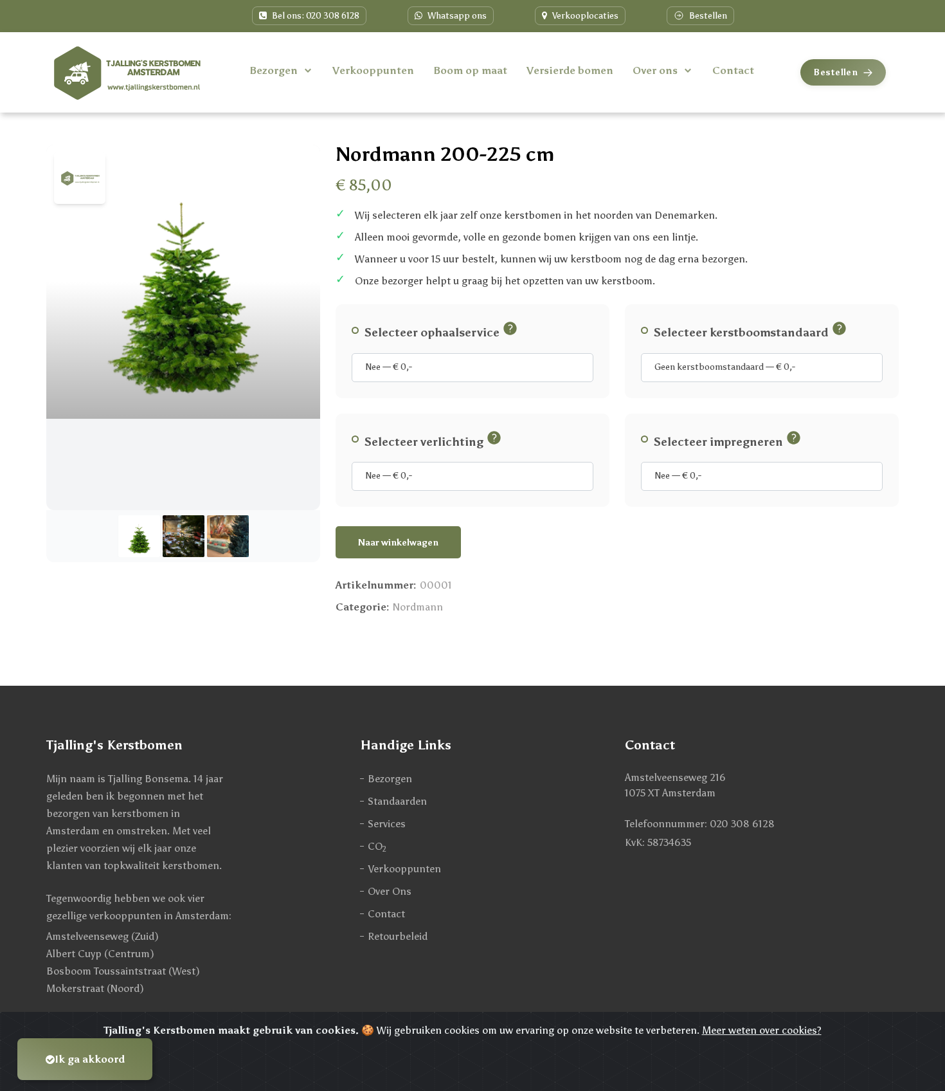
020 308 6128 (742, 824)
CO (377, 847)
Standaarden (397, 801)
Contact (733, 70)
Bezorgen (273, 70)
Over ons (655, 70)
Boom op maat (470, 70)
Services (387, 824)
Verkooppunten (373, 70)
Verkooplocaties (584, 15)
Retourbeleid (398, 936)
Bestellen (707, 15)
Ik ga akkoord (90, 1059)
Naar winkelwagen (398, 542)
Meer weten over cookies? (762, 1030)
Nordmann (418, 607)
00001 (436, 585)
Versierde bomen (569, 70)
